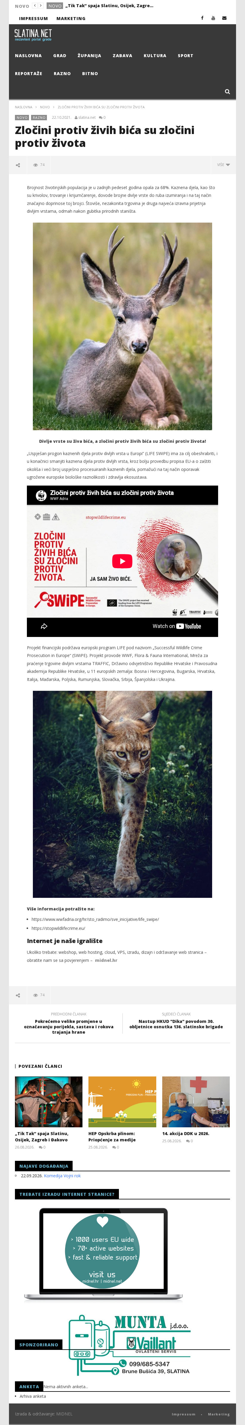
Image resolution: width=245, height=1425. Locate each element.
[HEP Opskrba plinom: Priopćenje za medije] (122, 1101)
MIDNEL (64, 1414)
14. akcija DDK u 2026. (185, 1133)
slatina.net (87, 117)
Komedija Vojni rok (62, 1175)
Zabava (122, 55)
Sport (186, 55)
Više (221, 164)
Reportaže (28, 73)
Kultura (155, 55)
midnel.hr (106, 960)
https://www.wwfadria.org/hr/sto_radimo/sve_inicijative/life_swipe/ (95, 919)
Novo (55, 6)
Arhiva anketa (33, 1396)
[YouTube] (213, 17)
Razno (62, 73)
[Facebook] (202, 17)
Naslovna (28, 55)
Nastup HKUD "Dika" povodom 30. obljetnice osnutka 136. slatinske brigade (176, 1021)
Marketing (71, 18)
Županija (89, 55)
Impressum (33, 18)
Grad (59, 55)
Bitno (90, 73)
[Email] (224, 17)
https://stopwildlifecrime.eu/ (58, 928)
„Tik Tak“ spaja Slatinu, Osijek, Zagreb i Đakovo (110, 5)
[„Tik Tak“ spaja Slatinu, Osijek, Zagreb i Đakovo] (49, 1101)
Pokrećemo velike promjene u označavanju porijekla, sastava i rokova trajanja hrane (69, 1024)
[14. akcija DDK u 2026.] (196, 1101)
